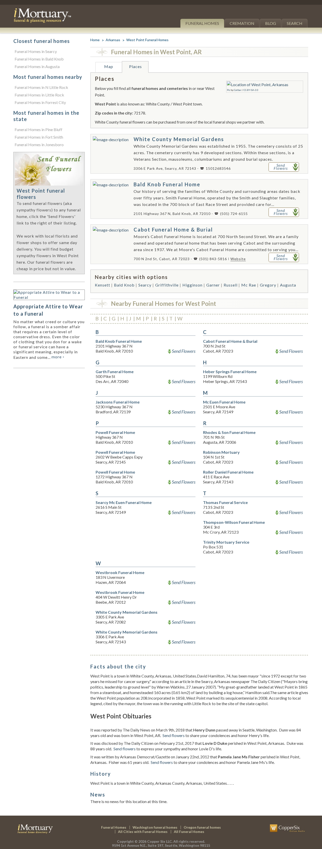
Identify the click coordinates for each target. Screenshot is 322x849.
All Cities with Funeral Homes (143, 831)
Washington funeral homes (155, 827)
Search (294, 23)
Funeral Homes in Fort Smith (39, 137)
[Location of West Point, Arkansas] (257, 84)
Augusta (288, 284)
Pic (228, 89)
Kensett (102, 284)
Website (238, 259)
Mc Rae (248, 284)
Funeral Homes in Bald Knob (39, 58)
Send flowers (174, 735)
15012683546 (218, 168)
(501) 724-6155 (234, 213)
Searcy (144, 284)
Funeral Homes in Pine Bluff (38, 129)
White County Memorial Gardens (179, 139)
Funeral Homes (202, 23)
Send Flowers (183, 351)
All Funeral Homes (189, 831)
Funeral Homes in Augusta (37, 66)
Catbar (238, 89)
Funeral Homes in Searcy (36, 51)
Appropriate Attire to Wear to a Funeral (48, 310)
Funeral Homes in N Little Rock (41, 87)
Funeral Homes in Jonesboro (39, 144)
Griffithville (167, 284)
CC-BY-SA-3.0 (251, 89)
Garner (213, 284)
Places (135, 66)
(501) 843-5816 (213, 259)
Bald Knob (124, 284)
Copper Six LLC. (160, 841)
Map (108, 66)
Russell (230, 284)
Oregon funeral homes (202, 827)
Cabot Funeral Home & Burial (173, 229)
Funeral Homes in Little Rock (39, 94)
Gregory (268, 284)
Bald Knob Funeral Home (167, 184)
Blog (270, 23)
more (58, 356)
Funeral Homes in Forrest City (40, 102)
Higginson (192, 284)
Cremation (242, 23)
